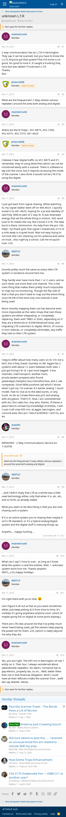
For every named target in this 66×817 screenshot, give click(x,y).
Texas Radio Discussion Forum (33, 763)
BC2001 (12, 727)
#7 (63, 354)
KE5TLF (16, 251)
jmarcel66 (18, 82)
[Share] (58, 47)
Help (52, 813)
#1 (63, 46)
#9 (63, 487)
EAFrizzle (13, 763)
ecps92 (16, 424)
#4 (63, 154)
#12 (62, 655)
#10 (62, 555)
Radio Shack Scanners (28, 727)
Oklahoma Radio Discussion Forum (37, 780)
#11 (62, 592)
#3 (63, 124)
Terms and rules (24, 813)
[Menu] (5, 4)
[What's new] (62, 4)
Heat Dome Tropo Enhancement (30, 760)
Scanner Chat (25, 713)
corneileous (14, 780)
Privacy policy (41, 813)
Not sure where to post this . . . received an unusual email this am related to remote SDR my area (35, 742)
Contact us (7, 813)
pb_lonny (13, 713)
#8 (63, 437)
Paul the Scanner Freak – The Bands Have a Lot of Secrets (33, 708)
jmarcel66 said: (11, 455)
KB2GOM (13, 749)
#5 (63, 198)
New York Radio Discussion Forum (35, 749)
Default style (11, 809)
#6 (63, 263)
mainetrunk (10, 20)
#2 (63, 94)
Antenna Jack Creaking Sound (41, 724)
